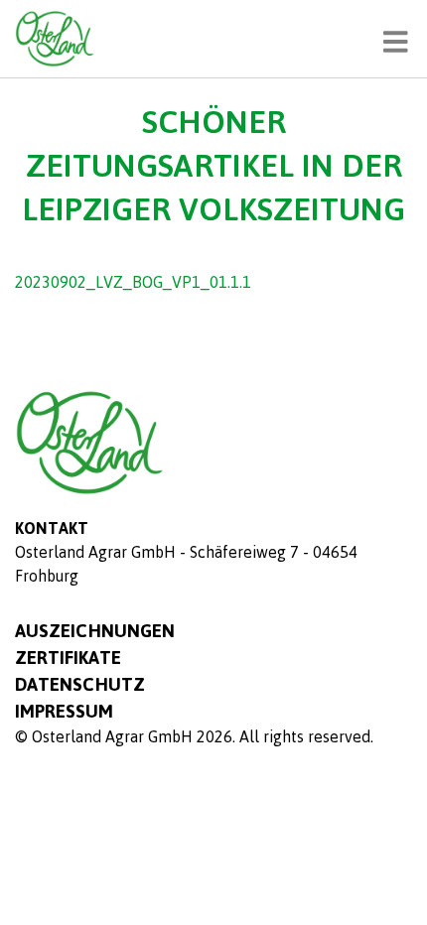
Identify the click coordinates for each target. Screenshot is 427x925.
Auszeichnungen (95, 630)
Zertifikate (68, 657)
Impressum (64, 711)
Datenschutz (80, 684)
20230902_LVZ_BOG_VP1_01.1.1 (133, 282)
